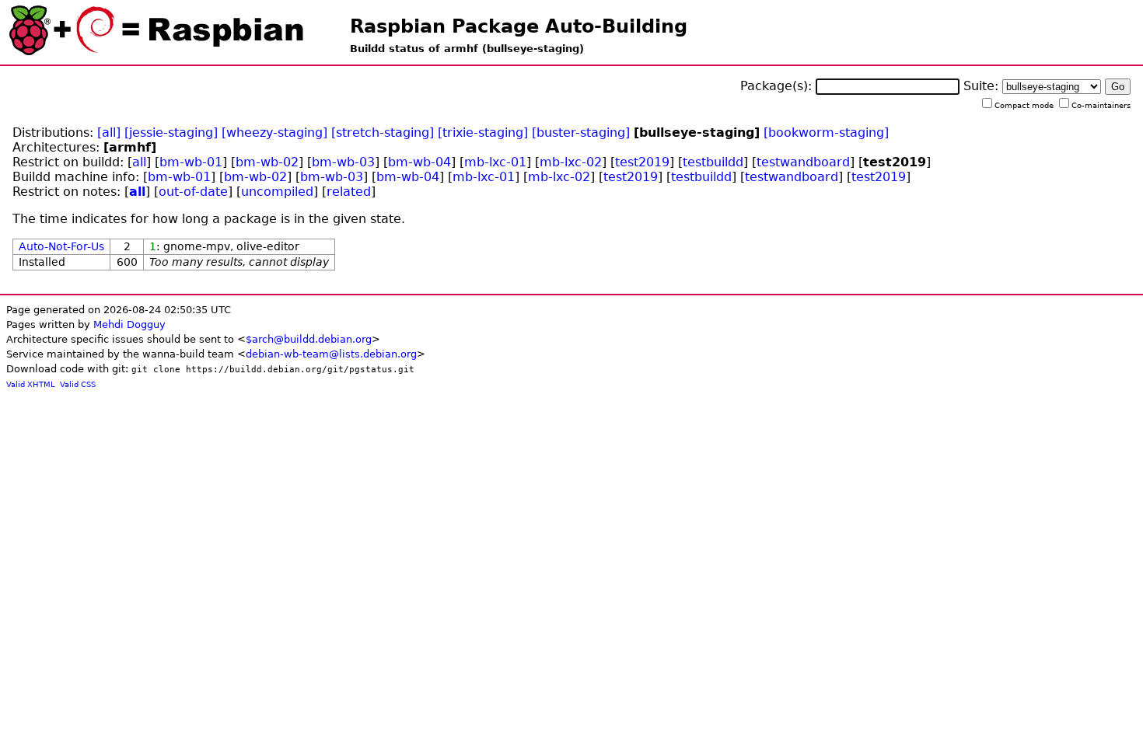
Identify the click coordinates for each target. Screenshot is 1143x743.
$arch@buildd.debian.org (309, 339)
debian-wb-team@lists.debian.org (331, 354)
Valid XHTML (30, 384)
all (139, 162)
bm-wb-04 (419, 162)
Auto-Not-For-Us (61, 246)
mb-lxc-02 (571, 162)
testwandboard (803, 162)
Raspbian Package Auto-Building (518, 26)
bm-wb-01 (190, 162)
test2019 (642, 162)
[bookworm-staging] (826, 132)
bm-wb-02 (267, 162)
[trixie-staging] (483, 132)
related (349, 191)
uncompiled (277, 191)
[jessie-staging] (171, 132)
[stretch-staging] (382, 132)
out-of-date (193, 191)
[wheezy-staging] (274, 132)
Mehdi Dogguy (129, 324)
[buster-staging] (581, 132)
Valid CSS (78, 384)
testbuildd (713, 162)
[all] (109, 132)
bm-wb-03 (343, 162)
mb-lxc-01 (495, 162)
